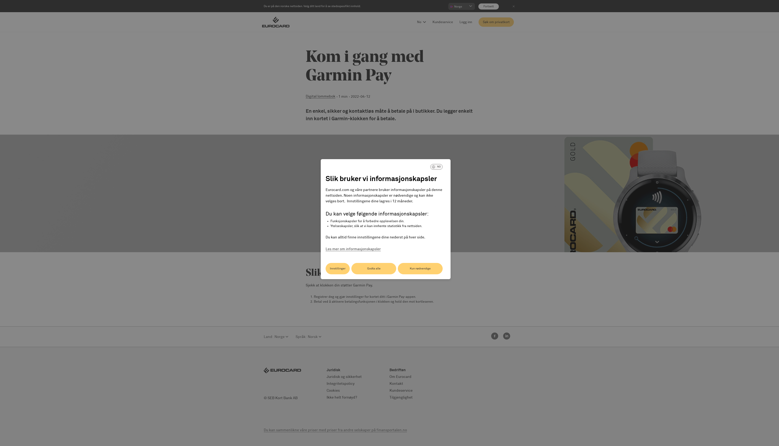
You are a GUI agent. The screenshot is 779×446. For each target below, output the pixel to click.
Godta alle (374, 268)
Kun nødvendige (420, 268)
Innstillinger (337, 268)
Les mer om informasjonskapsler (353, 249)
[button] (436, 167)
